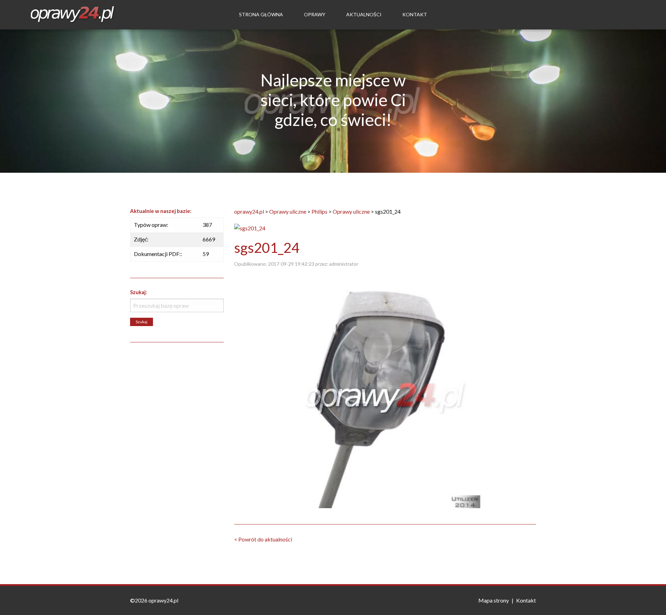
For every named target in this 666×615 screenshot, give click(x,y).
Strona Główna (261, 14)
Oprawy (314, 14)
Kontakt (414, 14)
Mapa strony (493, 600)
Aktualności (364, 14)
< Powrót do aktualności (263, 539)
